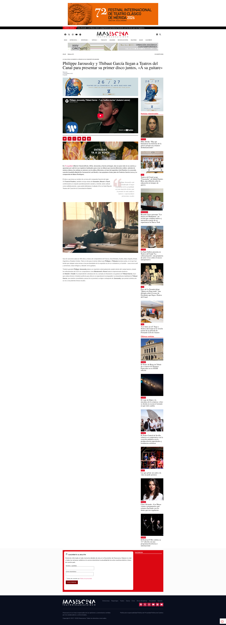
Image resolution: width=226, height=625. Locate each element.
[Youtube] (76, 34)
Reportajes (84, 40)
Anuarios (112, 40)
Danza (128, 601)
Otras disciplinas (144, 212)
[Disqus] (100, 311)
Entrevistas (73, 40)
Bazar (141, 40)
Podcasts (104, 40)
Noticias (94, 40)
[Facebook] (65, 34)
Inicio (65, 40)
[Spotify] (80, 34)
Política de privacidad (86, 578)
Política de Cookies (157, 613)
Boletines (134, 40)
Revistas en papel (123, 40)
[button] (160, 34)
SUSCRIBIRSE (71, 582)
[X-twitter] (69, 34)
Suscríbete (148, 40)
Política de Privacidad (144, 613)
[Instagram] (73, 34)
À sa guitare (69, 166)
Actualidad (143, 249)
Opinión (142, 470)
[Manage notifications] (222, 621)
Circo (133, 601)
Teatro (142, 174)
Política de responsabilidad (128, 613)
